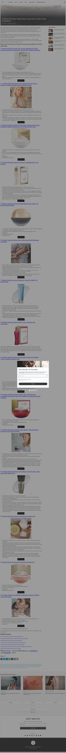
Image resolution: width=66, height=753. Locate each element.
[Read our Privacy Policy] (46, 381)
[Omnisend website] (33, 390)
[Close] (48, 362)
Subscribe (33, 383)
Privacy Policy (25, 380)
